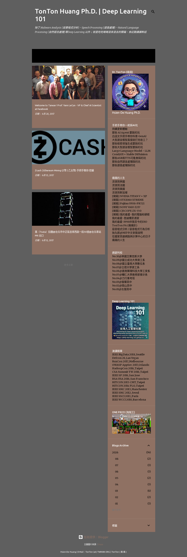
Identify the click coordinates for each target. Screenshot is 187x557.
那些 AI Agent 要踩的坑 (126, 132)
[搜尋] (153, 11)
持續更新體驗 (119, 129)
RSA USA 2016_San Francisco (130, 378)
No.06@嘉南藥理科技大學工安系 (131, 271)
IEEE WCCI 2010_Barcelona (129, 399)
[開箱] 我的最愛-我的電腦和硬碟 (131, 214)
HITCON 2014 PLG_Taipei (128, 385)
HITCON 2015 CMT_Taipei (128, 382)
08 (116, 458)
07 (116, 465)
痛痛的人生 (118, 240)
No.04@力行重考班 (123, 278)
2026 (115, 452)
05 (116, 478)
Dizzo (100, 544)
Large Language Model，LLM (131, 150)
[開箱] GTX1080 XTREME (128, 199)
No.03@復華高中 (122, 282)
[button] (100, 121)
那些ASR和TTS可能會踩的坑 (129, 158)
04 (116, 484)
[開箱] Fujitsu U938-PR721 (128, 203)
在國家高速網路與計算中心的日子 (131, 236)
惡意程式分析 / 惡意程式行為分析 (131, 229)
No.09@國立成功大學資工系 (128, 260)
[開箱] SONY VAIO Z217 (126, 207)
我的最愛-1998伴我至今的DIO (129, 221)
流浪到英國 (118, 181)
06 (116, 471)
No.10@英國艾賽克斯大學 (127, 256)
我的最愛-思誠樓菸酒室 (125, 218)
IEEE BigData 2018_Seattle (128, 354)
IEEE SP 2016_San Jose (126, 375)
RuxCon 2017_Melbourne (127, 361)
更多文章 (68, 265)
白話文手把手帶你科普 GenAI (129, 136)
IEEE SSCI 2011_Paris (125, 396)
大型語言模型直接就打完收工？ (130, 139)
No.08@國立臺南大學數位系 (128, 263)
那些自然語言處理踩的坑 (126, 161)
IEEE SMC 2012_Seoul (125, 392)
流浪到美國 (118, 188)
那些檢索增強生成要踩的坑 (127, 143)
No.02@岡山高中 (122, 285)
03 (116, 490)
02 (116, 497)
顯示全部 (39, 59)
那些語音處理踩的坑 (123, 165)
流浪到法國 (118, 185)
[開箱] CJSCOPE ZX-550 (126, 210)
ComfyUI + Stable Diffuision (130, 154)
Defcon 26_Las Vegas (125, 358)
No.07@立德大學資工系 (126, 267)
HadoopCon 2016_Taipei (127, 368)
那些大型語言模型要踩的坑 (127, 147)
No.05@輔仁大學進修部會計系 (130, 274)
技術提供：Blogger (95, 537)
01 (116, 503)
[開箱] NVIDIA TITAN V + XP (129, 196)
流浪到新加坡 (119, 192)
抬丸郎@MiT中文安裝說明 (127, 232)
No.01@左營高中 (122, 289)
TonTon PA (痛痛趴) (124, 225)
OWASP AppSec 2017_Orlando (130, 365)
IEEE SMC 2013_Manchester (129, 389)
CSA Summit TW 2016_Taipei (130, 371)
